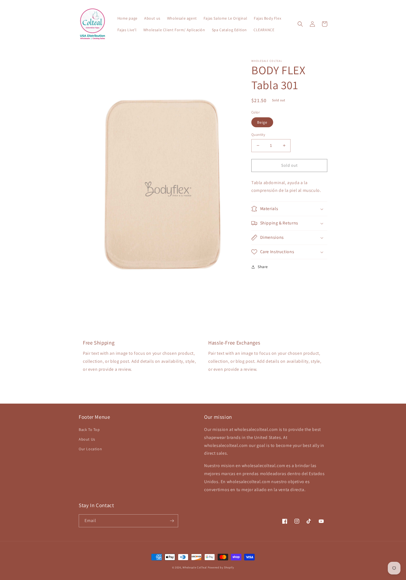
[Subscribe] (172, 520)
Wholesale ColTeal (195, 567)
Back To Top (89, 429)
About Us (87, 439)
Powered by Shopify (221, 567)
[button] (300, 24)
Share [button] (263, 266)
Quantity (258, 134)
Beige (262, 122)
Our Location (90, 448)
